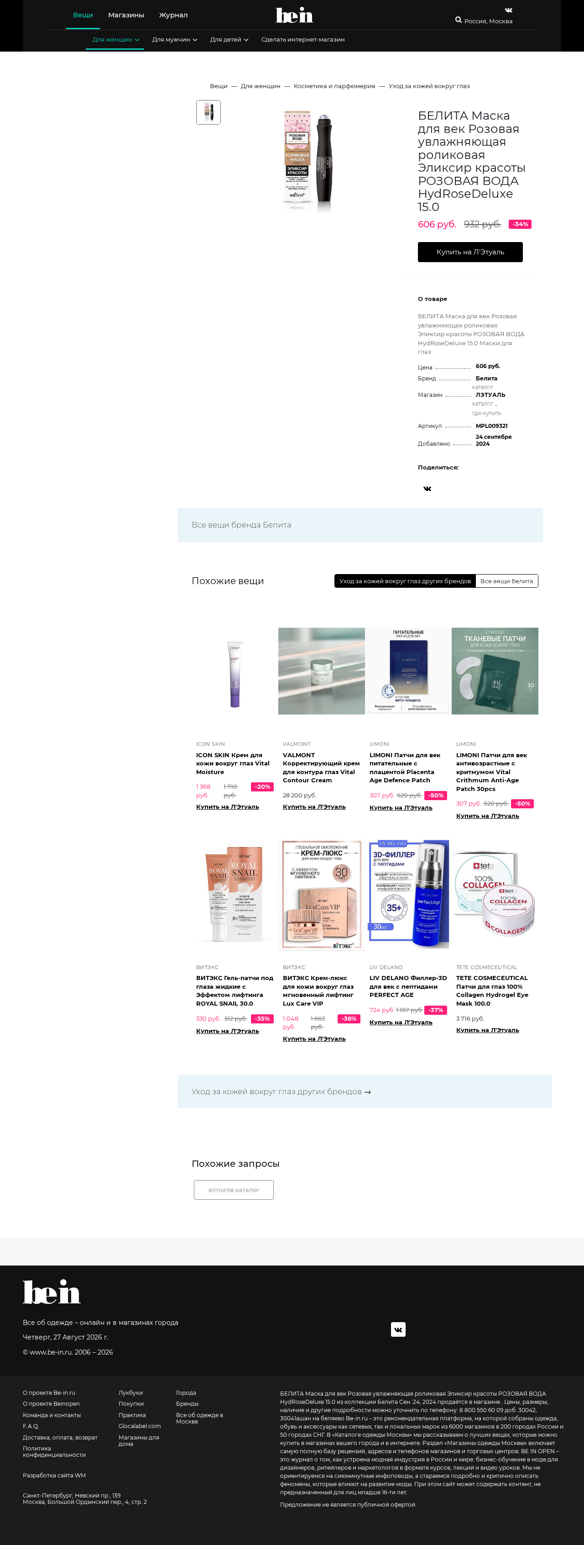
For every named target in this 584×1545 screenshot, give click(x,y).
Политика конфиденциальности (54, 1451)
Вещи (83, 15)
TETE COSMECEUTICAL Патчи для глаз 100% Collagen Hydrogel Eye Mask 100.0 (492, 990)
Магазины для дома (139, 1440)
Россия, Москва (488, 21)
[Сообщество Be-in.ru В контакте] (398, 1329)
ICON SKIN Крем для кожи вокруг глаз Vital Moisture (233, 763)
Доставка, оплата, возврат (60, 1437)
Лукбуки (131, 1393)
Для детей (225, 39)
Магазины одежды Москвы (485, 1443)
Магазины (126, 15)
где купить (486, 413)
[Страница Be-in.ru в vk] (508, 9)
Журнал (173, 15)
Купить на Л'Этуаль (227, 806)
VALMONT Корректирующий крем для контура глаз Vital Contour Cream (321, 767)
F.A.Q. (31, 1426)
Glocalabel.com (140, 1426)
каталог (482, 387)
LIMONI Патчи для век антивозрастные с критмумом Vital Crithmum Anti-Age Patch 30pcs (491, 771)
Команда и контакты (52, 1415)
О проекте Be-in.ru (49, 1393)
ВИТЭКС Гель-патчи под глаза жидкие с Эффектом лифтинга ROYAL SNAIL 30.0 (234, 990)
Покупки (131, 1404)
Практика (132, 1415)
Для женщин (112, 39)
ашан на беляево (320, 1418)
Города (186, 1393)
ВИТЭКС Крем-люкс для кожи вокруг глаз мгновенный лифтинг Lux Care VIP (318, 990)
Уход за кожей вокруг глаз (429, 86)
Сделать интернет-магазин (303, 39)
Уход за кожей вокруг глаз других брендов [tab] (405, 581)
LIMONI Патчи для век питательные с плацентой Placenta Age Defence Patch (405, 767)
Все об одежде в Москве (199, 1418)
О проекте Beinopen (51, 1404)
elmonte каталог (234, 1189)
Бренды (187, 1404)
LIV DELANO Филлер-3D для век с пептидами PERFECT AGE (408, 986)
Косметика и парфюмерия (334, 86)
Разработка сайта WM (54, 1475)
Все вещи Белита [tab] (506, 581)
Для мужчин (171, 39)
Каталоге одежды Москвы (372, 1434)
